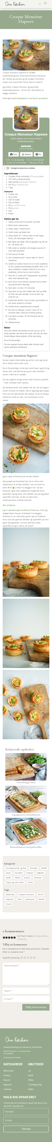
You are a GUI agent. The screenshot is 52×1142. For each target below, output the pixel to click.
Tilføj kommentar (36, 1007)
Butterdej (10, 894)
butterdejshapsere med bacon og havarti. (30, 98)
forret (40, 894)
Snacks (27, 877)
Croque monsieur (26, 894)
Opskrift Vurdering (11, 958)
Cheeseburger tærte (26, 782)
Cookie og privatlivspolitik (12, 1057)
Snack (8, 904)
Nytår (8, 877)
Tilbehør (7, 1089)
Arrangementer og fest (16, 868)
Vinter (30, 882)
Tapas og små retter (15, 882)
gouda (16, 208)
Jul (29, 1070)
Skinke (41, 899)
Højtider (40, 873)
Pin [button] (39, 154)
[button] (22, 146)
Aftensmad (8, 1070)
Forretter (19, 873)
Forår (8, 873)
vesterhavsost (22, 185)
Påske (17, 877)
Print (15, 154)
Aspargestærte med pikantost (26, 814)
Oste (19, 899)
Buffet (44, 868)
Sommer (38, 877)
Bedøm (27, 154)
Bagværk (7, 1084)
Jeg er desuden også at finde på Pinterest (21, 510)
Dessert (7, 1080)
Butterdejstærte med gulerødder (26, 846)
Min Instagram (9, 505)
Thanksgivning (35, 1084)
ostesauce (30, 899)
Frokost (30, 873)
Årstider (33, 868)
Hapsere (9, 899)
